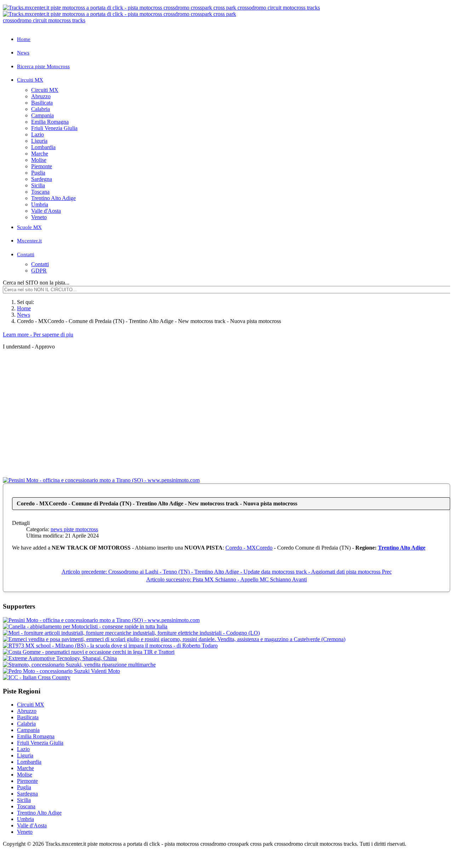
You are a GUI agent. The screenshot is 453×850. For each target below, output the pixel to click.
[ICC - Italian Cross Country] (36, 677)
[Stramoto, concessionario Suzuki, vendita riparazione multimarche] (79, 665)
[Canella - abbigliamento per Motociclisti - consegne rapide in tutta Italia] (85, 626)
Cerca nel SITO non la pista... (36, 283)
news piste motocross (74, 529)
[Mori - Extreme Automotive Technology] (60, 658)
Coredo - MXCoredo (249, 548)
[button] (233, 80)
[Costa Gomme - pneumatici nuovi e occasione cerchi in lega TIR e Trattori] (88, 652)
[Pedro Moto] (61, 671)
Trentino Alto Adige (401, 548)
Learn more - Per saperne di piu (38, 335)
